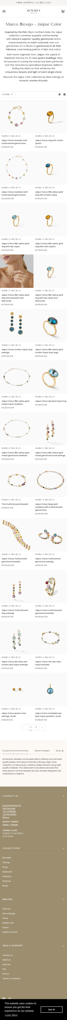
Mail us (5, 817)
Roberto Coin (8, 923)
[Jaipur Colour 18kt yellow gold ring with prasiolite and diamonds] (17, 271)
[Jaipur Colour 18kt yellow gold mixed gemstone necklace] (17, 429)
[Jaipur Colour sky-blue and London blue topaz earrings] (17, 638)
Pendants (6, 876)
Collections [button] (11, 848)
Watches (6, 881)
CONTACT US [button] (10, 796)
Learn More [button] (11, 1015)
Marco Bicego (11, 136)
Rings (5, 867)
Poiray (5, 918)
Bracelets (6, 858)
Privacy (5, 974)
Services (6, 964)
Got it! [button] (51, 1009)
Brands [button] (7, 899)
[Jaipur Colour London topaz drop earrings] (17, 325)
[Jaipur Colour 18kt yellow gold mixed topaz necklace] (17, 377)
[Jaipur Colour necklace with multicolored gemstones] (17, 168)
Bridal (5, 886)
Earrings (6, 862)
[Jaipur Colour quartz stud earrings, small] (17, 689)
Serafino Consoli (9, 932)
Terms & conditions (11, 978)
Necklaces (7, 872)
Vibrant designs (42, 750)
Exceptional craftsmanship (15, 750)
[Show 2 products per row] (64, 94)
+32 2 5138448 (9, 811)
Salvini (5, 927)
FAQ (4, 969)
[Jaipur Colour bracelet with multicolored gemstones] (17, 116)
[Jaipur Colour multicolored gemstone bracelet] (17, 535)
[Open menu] (7, 11)
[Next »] (42, 727)
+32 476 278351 (9, 814)
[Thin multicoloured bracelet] (17, 480)
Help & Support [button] (12, 945)
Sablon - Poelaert (10, 824)
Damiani (6, 909)
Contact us (7, 955)
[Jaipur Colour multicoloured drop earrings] (17, 586)
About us (6, 960)
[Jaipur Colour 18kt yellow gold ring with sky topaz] (17, 219)
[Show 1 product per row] (59, 94)
